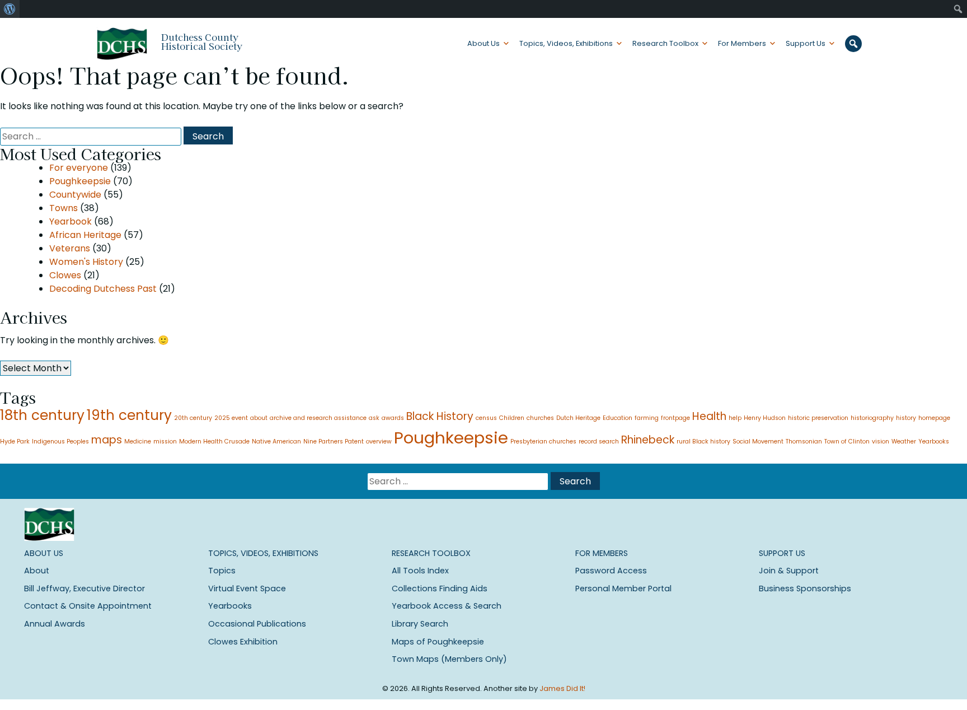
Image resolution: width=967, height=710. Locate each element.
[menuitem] (10, 9)
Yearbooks (933, 441)
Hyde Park (15, 441)
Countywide (75, 194)
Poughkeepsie (80, 181)
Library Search (420, 623)
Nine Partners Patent (333, 441)
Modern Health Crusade (214, 441)
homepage (934, 418)
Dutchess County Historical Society (201, 41)
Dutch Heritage (578, 418)
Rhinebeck (647, 439)
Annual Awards (54, 623)
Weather (903, 441)
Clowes (65, 275)
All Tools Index (420, 570)
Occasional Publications (257, 623)
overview (379, 441)
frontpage (675, 418)
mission (165, 441)
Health (709, 416)
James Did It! (562, 688)
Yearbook (70, 221)
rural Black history (703, 441)
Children (511, 418)
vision (880, 441)
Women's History (86, 261)
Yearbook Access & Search (446, 605)
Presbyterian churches (543, 441)
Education (617, 418)
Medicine (137, 441)
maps (106, 439)
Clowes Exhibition (243, 641)
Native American (276, 441)
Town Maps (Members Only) (449, 659)
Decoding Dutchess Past (103, 288)
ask (374, 418)
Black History (439, 416)
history (906, 418)
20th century (193, 418)
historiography (872, 418)
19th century (129, 415)
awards (393, 418)
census (486, 418)
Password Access (611, 570)
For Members (742, 43)
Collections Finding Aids (439, 588)
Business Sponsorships (805, 588)
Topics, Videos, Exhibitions (566, 43)
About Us (483, 43)
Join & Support (789, 570)
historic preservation (818, 418)
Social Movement (758, 441)
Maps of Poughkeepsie (438, 641)
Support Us (805, 43)
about (258, 418)
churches (540, 418)
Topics (222, 570)
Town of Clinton (847, 441)
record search (599, 441)
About (36, 570)
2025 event (231, 418)
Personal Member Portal (623, 588)
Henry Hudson (765, 418)
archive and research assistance (318, 418)
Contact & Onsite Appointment (88, 605)
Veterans (69, 248)
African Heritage (85, 234)
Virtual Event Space (247, 588)
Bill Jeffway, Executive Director (84, 588)
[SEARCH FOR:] (92, 136)
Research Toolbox (665, 43)
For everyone (78, 167)
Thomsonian (804, 441)
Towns (63, 208)
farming (647, 418)
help (735, 418)
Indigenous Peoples (60, 441)
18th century (42, 415)
